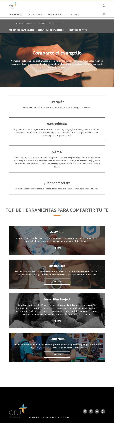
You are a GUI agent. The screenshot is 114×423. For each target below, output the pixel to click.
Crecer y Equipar (35, 14)
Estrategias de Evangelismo (51, 30)
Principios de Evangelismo (21, 30)
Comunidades (54, 14)
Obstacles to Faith (77, 30)
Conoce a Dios (16, 14)
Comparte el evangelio (48, 23)
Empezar (57, 247)
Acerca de (75, 14)
